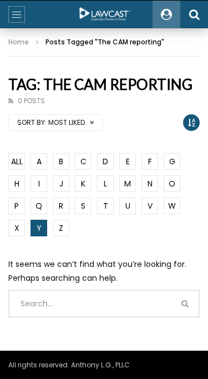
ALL (17, 161)
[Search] (194, 14)
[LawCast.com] (104, 14)
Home (18, 42)
